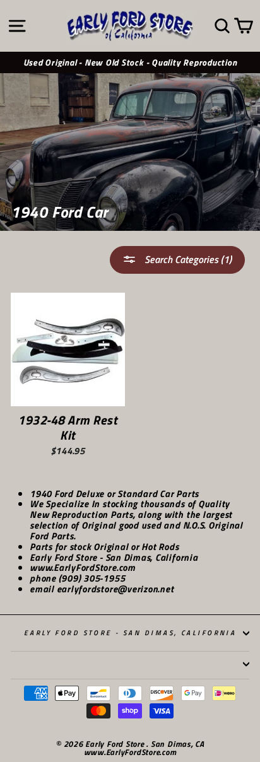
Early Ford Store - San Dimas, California (130, 632)
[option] (130, 62)
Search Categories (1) (187, 259)
